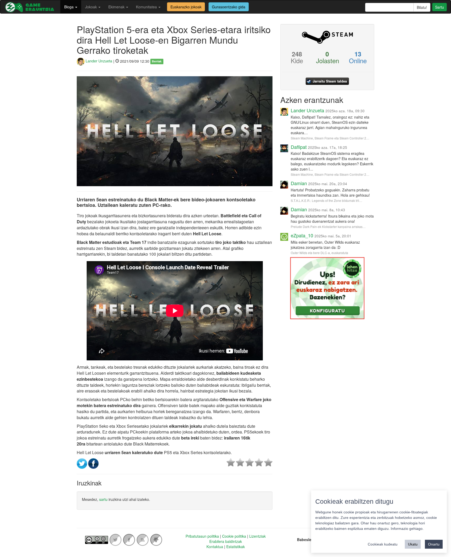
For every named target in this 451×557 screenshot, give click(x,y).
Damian (299, 183)
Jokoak (91, 6)
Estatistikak (235, 546)
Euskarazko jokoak (185, 6)
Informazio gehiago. (407, 528)
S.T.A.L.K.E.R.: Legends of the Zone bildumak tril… (326, 200)
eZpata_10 (302, 235)
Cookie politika (234, 536)
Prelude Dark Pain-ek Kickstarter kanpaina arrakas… (328, 226)
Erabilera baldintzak (225, 541)
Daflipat (299, 146)
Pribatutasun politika (202, 536)
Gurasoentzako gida (228, 6)
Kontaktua (214, 546)
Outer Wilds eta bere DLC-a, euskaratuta (319, 252)
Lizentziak (257, 536)
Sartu (439, 7)
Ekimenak (117, 6)
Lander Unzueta (98, 60)
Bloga (69, 6)
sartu (103, 499)
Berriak (157, 61)
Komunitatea (147, 6)
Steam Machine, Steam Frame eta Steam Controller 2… (330, 138)
